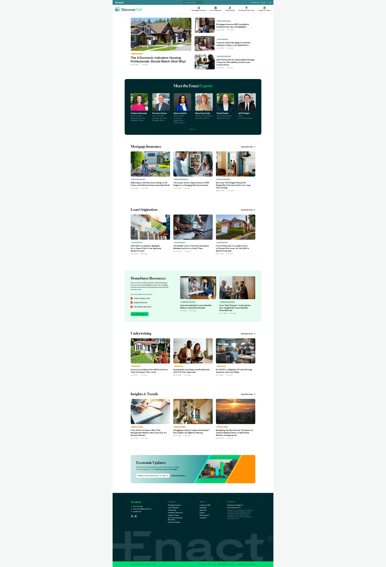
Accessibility (252, 564)
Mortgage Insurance (174, 505)
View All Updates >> (178, 476)
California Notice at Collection (226, 564)
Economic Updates (174, 522)
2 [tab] (193, 129)
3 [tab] (195, 129)
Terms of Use (202, 564)
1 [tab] (190, 129)
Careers (202, 512)
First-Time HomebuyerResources (175, 518)
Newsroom (203, 510)
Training (262, 2)
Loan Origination (173, 507)
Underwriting (172, 510)
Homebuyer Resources (175, 512)
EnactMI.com (255, 2)
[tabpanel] (139, 107)
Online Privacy (212, 564)
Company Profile (205, 505)
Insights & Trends (173, 515)
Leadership (203, 507)
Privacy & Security (241, 564)
